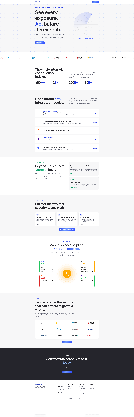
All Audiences (70, 398)
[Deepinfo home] (38, 2)
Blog (80, 390)
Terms (90, 414)
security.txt (97, 414)
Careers (91, 391)
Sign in (89, 1)
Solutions (65, 1)
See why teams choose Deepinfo (66, 229)
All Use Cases (70, 396)
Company (92, 384)
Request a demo (39, 42)
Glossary (80, 391)
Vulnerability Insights (82, 388)
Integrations (60, 406)
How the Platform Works (62, 403)
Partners (91, 390)
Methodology (60, 405)
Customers (76, 1)
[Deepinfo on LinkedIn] (35, 390)
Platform (52, 1)
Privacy (87, 414)
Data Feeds (70, 386)
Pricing (71, 1)
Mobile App (59, 408)
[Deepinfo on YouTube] (37, 390)
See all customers (66, 341)
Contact (91, 393)
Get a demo (95, 1)
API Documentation (71, 390)
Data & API (59, 1)
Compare (80, 396)
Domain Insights (81, 386)
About (91, 386)
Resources (82, 1)
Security (93, 414)
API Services (70, 388)
